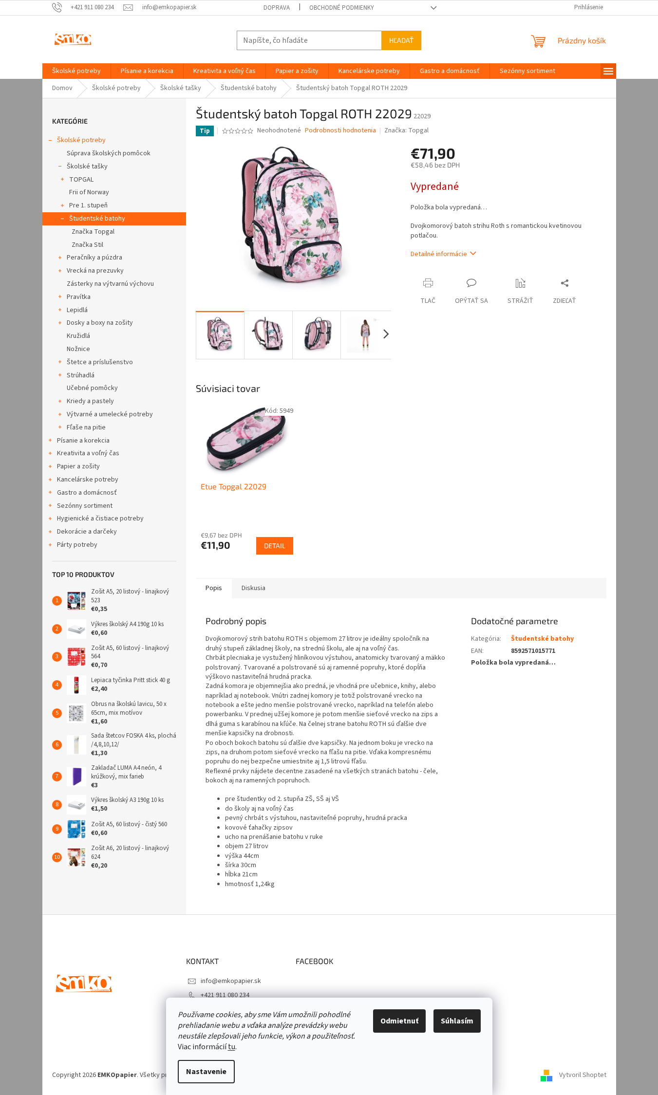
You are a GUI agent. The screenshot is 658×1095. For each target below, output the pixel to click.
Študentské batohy (97, 218)
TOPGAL (81, 180)
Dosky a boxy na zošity (100, 323)
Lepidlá (77, 310)
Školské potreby (81, 140)
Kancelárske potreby (87, 479)
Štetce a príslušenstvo (100, 362)
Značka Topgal (93, 232)
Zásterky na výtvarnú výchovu (110, 284)
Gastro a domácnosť (87, 493)
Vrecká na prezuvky (95, 271)
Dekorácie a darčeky (87, 532)
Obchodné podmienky (341, 7)
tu (231, 1046)
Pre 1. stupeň (88, 205)
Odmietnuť (399, 1021)
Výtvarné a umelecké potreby (110, 414)
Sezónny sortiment (85, 506)
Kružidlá (78, 336)
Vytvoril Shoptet (582, 1075)
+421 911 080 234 (225, 995)
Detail (274, 545)
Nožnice (78, 349)
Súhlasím (457, 1021)
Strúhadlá (80, 375)
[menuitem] (76, 71)
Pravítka (79, 297)
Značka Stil (87, 245)
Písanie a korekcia (83, 440)
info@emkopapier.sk (231, 981)
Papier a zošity (78, 466)
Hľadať (401, 40)
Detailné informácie (439, 254)
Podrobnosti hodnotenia (340, 130)
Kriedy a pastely (90, 401)
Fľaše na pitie (86, 427)
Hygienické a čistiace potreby (100, 518)
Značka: (406, 130)
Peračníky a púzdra (94, 257)
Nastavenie (206, 1071)
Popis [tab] (214, 588)
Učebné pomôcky (92, 388)
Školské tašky (87, 166)
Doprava (276, 7)
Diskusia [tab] (253, 588)
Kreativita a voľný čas (88, 453)
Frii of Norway (89, 192)
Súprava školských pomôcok (108, 153)
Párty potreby (77, 545)
